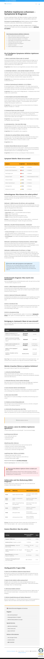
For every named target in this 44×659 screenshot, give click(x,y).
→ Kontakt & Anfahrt (11, 639)
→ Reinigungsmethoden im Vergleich (14, 617)
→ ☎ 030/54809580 (10, 642)
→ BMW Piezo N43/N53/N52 (12, 626)
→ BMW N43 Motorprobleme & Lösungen (15, 619)
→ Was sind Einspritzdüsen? (12, 614)
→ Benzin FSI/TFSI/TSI (11, 630)
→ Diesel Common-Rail (11, 628)
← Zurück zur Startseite (10, 651)
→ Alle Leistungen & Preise (12, 637)
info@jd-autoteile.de (22, 652)
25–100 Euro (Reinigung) (22, 460)
